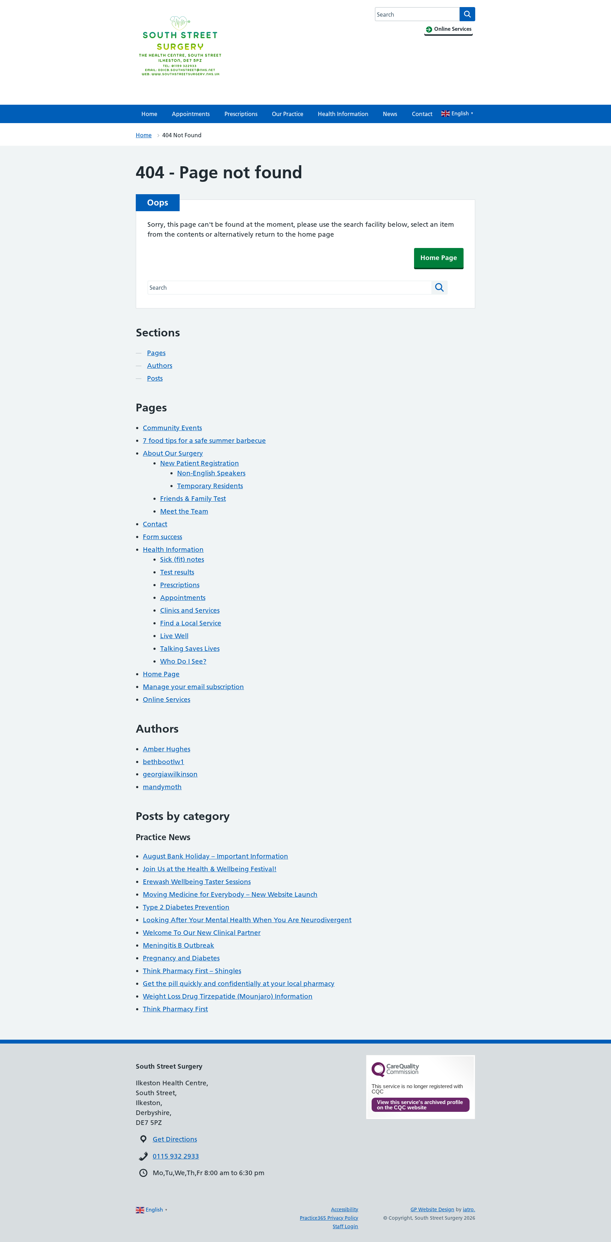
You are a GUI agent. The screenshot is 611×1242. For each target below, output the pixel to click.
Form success (162, 537)
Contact (422, 113)
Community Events (172, 428)
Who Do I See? (183, 661)
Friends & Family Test (193, 499)
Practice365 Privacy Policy (329, 1218)
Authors (159, 366)
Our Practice (287, 113)
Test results (177, 572)
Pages (156, 353)
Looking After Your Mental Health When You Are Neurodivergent (247, 920)
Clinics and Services (190, 610)
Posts (155, 378)
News (390, 113)
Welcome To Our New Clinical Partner (202, 933)
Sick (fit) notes (182, 559)
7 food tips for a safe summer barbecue (204, 441)
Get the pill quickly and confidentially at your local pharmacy (238, 984)
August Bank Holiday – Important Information (215, 856)
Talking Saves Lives (190, 649)
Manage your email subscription (193, 687)
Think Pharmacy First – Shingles (192, 971)
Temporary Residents (210, 486)
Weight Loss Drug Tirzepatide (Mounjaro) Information (228, 996)
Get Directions (175, 1139)
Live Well (174, 636)
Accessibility (344, 1209)
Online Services (166, 699)
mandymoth (162, 787)
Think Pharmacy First (175, 1009)
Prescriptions (241, 113)
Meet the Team (184, 511)
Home (149, 113)
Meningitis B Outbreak (178, 945)
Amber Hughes (166, 749)
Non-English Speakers (211, 473)
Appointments (191, 113)
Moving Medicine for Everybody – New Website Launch (230, 894)
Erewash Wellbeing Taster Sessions (197, 882)
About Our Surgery (173, 453)
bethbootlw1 (163, 762)
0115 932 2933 (176, 1156)
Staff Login (345, 1226)
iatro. (469, 1209)
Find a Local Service (190, 623)
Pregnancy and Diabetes (181, 958)
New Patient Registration (199, 463)
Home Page (438, 258)
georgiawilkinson (170, 774)
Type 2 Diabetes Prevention (186, 907)
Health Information (343, 113)
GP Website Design (432, 1209)
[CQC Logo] (395, 1075)
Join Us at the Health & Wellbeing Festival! (210, 869)
